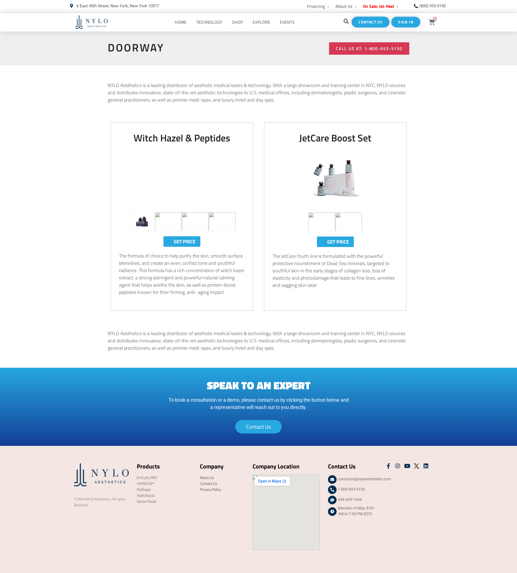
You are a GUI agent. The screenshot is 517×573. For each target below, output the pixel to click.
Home (181, 22)
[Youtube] (407, 466)
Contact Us (208, 483)
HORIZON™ (146, 483)
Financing (316, 6)
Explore (261, 22)
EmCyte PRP (147, 477)
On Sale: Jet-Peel (378, 6)
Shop (237, 22)
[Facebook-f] (388, 466)
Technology (209, 22)
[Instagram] (397, 466)
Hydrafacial (146, 495)
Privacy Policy (210, 489)
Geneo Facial (146, 501)
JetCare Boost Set (335, 137)
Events (287, 22)
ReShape (144, 489)
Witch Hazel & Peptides (182, 137)
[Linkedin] (426, 466)
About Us (344, 6)
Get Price (184, 241)
